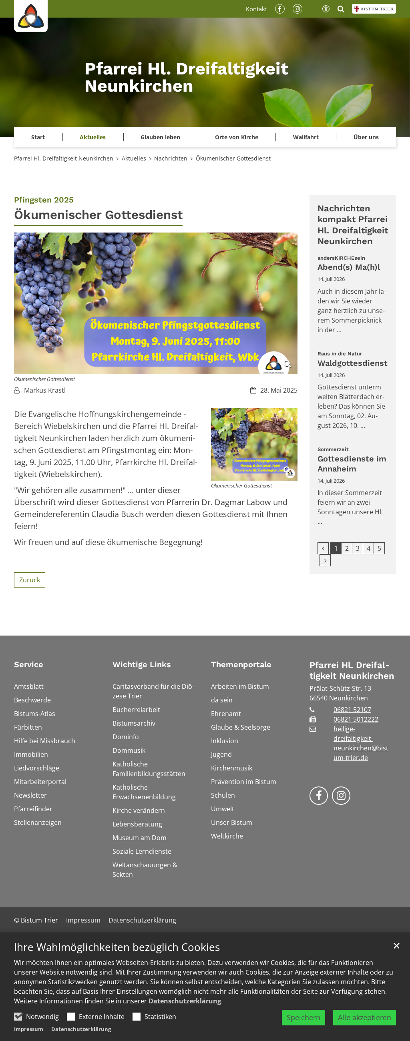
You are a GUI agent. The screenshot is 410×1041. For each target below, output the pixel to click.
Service (28, 664)
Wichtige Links (142, 664)
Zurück (29, 580)
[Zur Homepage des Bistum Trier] (374, 9)
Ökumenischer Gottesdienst (233, 158)
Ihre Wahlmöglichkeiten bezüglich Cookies (117, 947)
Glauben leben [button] (160, 137)
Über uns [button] (366, 137)
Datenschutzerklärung (185, 1001)
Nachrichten (170, 158)
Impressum (28, 1029)
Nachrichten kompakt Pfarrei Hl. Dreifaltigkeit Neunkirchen (353, 225)
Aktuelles (134, 158)
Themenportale (241, 664)
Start (38, 137)
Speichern (303, 1017)
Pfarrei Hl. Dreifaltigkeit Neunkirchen (63, 158)
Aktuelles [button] (93, 137)
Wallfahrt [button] (306, 137)
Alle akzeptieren (364, 1017)
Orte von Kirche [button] (236, 137)
